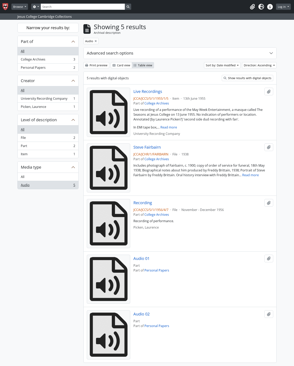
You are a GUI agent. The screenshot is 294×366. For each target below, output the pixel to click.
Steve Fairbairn (147, 147)
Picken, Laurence (48, 107)
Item (48, 155)
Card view (123, 65)
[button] (252, 6)
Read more (168, 127)
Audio (48, 186)
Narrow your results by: (48, 27)
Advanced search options (110, 53)
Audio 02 (141, 314)
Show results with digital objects (249, 78)
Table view (144, 65)
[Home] (6, 7)
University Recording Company (48, 99)
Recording (142, 202)
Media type (31, 167)
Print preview (98, 65)
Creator (28, 80)
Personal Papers (48, 68)
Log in (282, 7)
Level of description (39, 119)
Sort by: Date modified (221, 65)
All (22, 51)
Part (48, 147)
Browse (18, 7)
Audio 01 (141, 258)
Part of (27, 41)
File (48, 138)
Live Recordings (147, 91)
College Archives (48, 60)
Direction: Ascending (258, 65)
